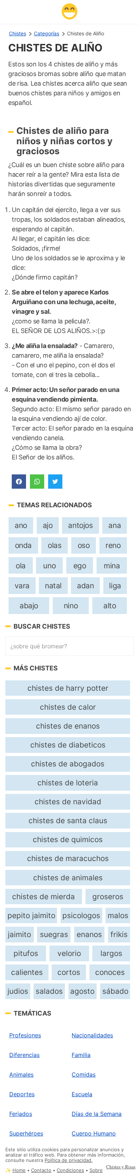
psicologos (81, 915)
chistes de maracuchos (68, 858)
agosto (82, 991)
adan (85, 585)
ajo (48, 525)
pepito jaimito (31, 915)
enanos (89, 934)
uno (49, 565)
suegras (54, 934)
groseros (107, 896)
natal (53, 585)
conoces (110, 972)
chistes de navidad (68, 801)
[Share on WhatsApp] (37, 481)
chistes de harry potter (67, 688)
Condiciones (70, 1170)
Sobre (96, 1170)
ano (21, 525)
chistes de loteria (67, 782)
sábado (115, 991)
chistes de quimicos (68, 839)
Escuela (82, 1094)
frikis (119, 934)
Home (19, 1170)
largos (111, 953)
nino (71, 605)
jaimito (19, 934)
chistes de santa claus (68, 820)
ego (79, 565)
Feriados (20, 1113)
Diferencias (24, 1054)
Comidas (84, 1074)
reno (112, 545)
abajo (29, 605)
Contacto (41, 1170)
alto (109, 605)
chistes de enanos (68, 725)
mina (112, 565)
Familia (81, 1054)
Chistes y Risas (120, 1166)
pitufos (26, 953)
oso (84, 545)
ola (21, 565)
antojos (80, 525)
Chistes (17, 33)
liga (115, 585)
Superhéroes (26, 1133)
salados (49, 991)
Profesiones (25, 1035)
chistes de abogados (67, 763)
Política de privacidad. (69, 1160)
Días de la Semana (97, 1113)
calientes (27, 972)
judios (17, 991)
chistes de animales (68, 877)
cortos (68, 972)
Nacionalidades (92, 1035)
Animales (21, 1074)
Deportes (22, 1094)
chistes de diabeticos (67, 744)
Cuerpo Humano (94, 1133)
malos (118, 915)
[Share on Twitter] (55, 481)
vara (22, 585)
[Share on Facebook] (19, 481)
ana (114, 525)
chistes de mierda (43, 896)
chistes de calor (68, 707)
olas (54, 545)
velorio (69, 953)
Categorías (46, 33)
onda (23, 545)
